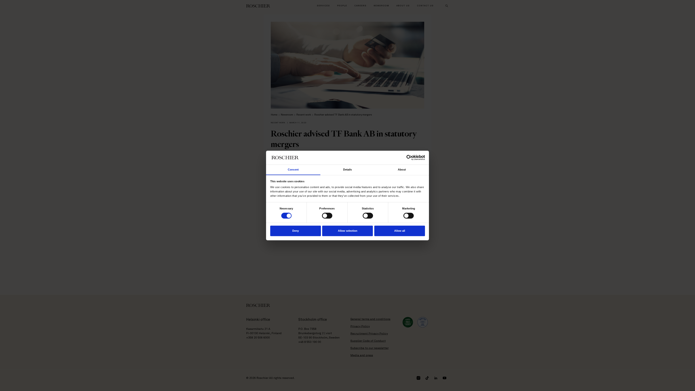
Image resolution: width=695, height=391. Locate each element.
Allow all (399, 230)
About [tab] (402, 169)
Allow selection (347, 230)
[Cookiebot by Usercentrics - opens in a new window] (409, 157)
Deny (295, 230)
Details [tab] (347, 169)
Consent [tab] (293, 169)
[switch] (327, 216)
